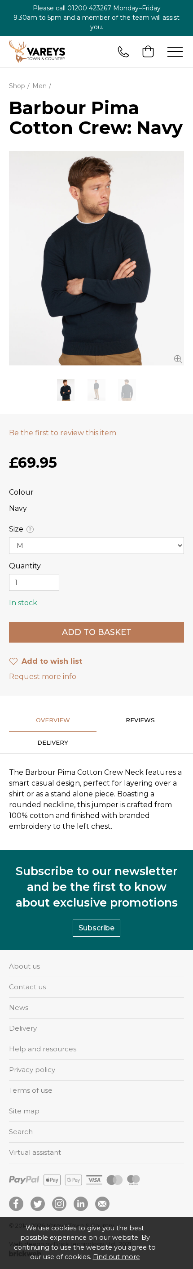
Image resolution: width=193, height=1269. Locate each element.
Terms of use (31, 1090)
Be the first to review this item (62, 433)
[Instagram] (59, 1204)
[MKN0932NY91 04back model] (127, 390)
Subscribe (96, 928)
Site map (24, 1111)
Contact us (27, 987)
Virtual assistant (35, 1152)
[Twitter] (37, 1204)
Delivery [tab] (52, 742)
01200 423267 (89, 8)
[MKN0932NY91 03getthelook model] (96, 390)
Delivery (23, 1028)
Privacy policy (32, 1069)
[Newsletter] (102, 1204)
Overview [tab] (53, 720)
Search (21, 1131)
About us (24, 966)
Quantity (25, 566)
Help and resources (42, 1049)
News (18, 1007)
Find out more (116, 1257)
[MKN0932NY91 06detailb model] (96, 258)
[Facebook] (16, 1204)
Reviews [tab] (140, 720)
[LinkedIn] (81, 1204)
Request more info (42, 676)
